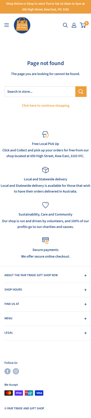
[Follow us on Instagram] (16, 371)
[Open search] (65, 25)
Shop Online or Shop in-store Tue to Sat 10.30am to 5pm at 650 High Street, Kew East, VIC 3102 (45, 7)
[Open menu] (6, 25)
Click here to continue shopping (45, 105)
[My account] (74, 25)
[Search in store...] (81, 91)
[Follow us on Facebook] (7, 371)
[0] (83, 25)
